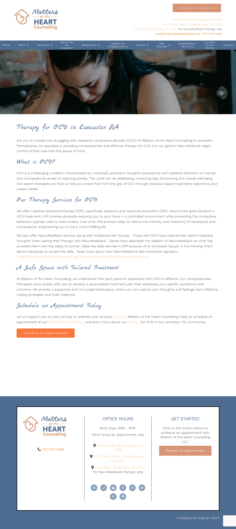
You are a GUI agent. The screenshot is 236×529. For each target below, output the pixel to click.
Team (22, 45)
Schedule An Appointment (45, 333)
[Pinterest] (113, 496)
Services (43, 45)
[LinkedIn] (142, 487)
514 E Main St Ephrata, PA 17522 (155, 29)
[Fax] (113, 487)
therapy (134, 322)
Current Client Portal (209, 45)
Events (140, 45)
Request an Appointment (185, 450)
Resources (89, 45)
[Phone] (103, 487)
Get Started (162, 45)
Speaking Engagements (118, 45)
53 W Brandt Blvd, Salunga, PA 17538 (197, 19)
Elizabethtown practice (66, 322)
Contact (120, 317)
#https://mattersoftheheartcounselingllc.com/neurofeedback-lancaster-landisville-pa (83, 257)
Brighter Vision (208, 518)
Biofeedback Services (187, 45)
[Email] (94, 487)
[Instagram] (132, 487)
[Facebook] (122, 487)
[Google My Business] (122, 496)
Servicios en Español (67, 45)
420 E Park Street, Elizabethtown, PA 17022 (192, 24)
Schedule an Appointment (197, 8)
